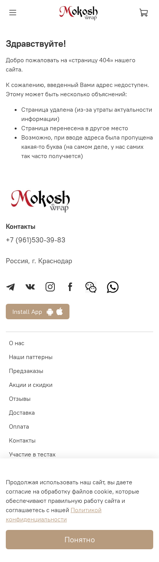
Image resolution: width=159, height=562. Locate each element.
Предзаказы (26, 371)
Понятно (79, 539)
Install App (29, 311)
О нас (16, 343)
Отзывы (19, 398)
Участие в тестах (32, 454)
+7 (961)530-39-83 (35, 240)
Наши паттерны (30, 357)
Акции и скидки (30, 384)
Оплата (19, 426)
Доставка (22, 412)
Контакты (22, 440)
